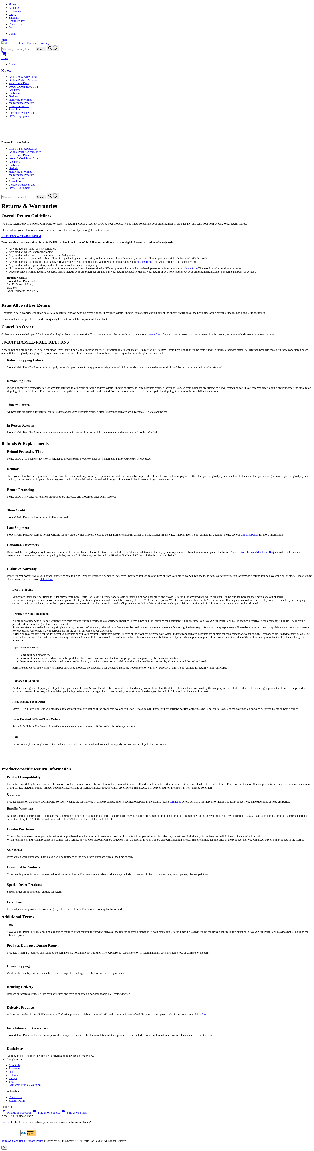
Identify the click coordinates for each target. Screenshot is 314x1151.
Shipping (14, 17)
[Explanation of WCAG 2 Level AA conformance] (28, 1134)
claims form (200, 1014)
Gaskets (13, 96)
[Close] (4, 1148)
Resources (15, 11)
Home (12, 4)
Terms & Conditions (13, 1140)
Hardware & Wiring (20, 99)
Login (12, 33)
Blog (11, 27)
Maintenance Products (21, 102)
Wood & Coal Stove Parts (23, 86)
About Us (14, 7)
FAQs (12, 14)
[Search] (53, 48)
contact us (175, 801)
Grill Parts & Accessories (23, 76)
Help (11, 1071)
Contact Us (15, 24)
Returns (13, 1075)
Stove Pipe (15, 109)
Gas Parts (14, 89)
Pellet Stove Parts (19, 83)
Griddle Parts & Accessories (25, 80)
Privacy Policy (35, 1140)
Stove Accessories (19, 106)
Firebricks (14, 93)
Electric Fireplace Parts (22, 112)
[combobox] (18, 49)
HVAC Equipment (19, 116)
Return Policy (17, 20)
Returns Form (17, 1100)
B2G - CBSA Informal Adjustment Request (253, 552)
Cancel (41, 49)
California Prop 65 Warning (25, 1084)
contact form (154, 334)
